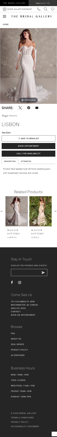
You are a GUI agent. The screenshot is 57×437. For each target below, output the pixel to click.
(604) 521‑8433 (18, 308)
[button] (4, 16)
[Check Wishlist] (52, 9)
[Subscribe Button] (43, 272)
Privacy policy (19, 422)
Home (6, 24)
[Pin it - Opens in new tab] (28, 108)
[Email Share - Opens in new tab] (36, 108)
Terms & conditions (22, 417)
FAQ (13, 333)
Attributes (26, 161)
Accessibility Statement (25, 426)
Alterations (18, 355)
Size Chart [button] (6, 132)
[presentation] (16, 211)
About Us (16, 339)
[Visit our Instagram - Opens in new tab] (19, 282)
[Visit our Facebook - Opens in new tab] (12, 282)
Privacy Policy (19, 350)
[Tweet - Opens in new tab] (20, 108)
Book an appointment (23, 315)
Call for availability (29, 153)
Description (10, 161)
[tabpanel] (28, 66)
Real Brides (17, 344)
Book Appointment (28, 146)
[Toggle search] (45, 9)
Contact (16, 311)
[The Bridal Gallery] (31, 16)
